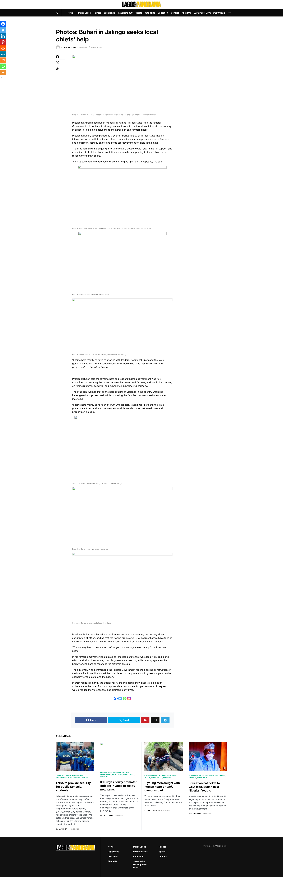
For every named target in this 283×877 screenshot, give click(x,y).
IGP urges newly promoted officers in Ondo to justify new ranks (118, 785)
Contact (163, 856)
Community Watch (63, 775)
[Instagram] (129, 698)
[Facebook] (116, 698)
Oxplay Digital (221, 846)
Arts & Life (113, 856)
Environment (77, 775)
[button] (57, 12)
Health (147, 778)
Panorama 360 (79, 778)
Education (209, 775)
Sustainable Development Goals (140, 864)
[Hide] (1, 78)
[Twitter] (120, 698)
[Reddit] (3, 48)
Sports (162, 851)
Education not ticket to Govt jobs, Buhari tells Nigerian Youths (204, 786)
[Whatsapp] (124, 698)
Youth (205, 778)
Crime (163, 775)
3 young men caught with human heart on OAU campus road (162, 786)
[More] (3, 72)
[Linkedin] (3, 36)
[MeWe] (3, 54)
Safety (89, 778)
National (192, 778)
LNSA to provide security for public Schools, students (73, 786)
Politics (162, 846)
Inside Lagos (61, 778)
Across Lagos (106, 772)
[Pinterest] (3, 42)
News (70, 778)
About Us (112, 861)
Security (104, 777)
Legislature (117, 774)
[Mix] (3, 60)
